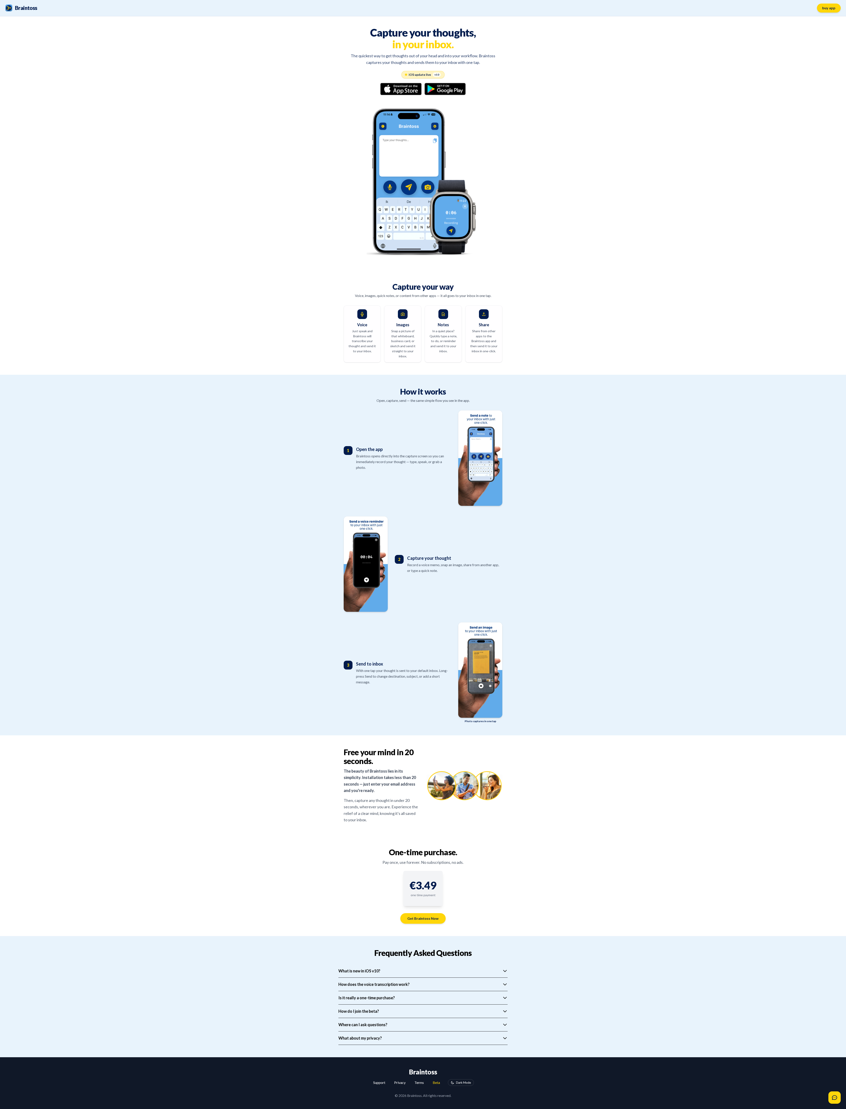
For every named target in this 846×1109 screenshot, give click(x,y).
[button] (423, 885)
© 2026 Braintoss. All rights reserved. (423, 1095)
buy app (828, 8)
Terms (419, 1082)
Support (379, 1082)
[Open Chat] (834, 1097)
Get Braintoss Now (423, 918)
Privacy (400, 1082)
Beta (436, 1082)
